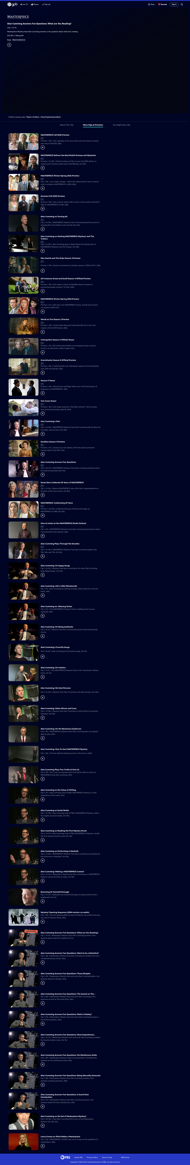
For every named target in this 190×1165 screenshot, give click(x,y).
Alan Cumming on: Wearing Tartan (56, 606)
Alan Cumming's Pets (50, 421)
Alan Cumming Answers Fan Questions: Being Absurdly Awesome (70, 1075)
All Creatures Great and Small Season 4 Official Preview (66, 278)
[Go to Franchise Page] (97, 17)
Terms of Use (107, 1157)
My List (47, 4)
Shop (152, 4)
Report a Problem (33, 117)
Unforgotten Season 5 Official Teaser (57, 340)
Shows (36, 4)
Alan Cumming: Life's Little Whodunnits (59, 586)
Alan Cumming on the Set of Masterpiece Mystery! (63, 1116)
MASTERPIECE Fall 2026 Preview (55, 135)
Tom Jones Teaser (48, 401)
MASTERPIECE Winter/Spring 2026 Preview (60, 176)
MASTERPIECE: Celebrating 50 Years (57, 503)
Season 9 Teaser (48, 380)
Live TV (25, 4)
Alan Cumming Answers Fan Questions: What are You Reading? (69, 933)
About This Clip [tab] (66, 125)
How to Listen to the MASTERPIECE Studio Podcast (63, 523)
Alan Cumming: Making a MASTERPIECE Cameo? (62, 871)
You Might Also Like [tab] (121, 125)
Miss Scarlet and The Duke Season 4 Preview (60, 258)
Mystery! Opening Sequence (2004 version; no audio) (65, 912)
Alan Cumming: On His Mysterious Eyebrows (61, 729)
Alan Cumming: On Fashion (53, 667)
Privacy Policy (92, 1157)
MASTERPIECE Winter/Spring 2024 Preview (60, 299)
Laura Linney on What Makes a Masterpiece (60, 1136)
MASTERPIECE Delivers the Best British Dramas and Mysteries (68, 155)
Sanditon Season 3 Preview (53, 442)
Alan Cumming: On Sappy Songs (55, 565)
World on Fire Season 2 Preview (55, 319)
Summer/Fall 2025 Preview (53, 196)
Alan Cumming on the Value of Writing (58, 790)
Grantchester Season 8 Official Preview (58, 360)
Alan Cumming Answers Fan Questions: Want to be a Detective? (70, 953)
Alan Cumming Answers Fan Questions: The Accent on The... (68, 994)
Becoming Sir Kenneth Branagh (55, 892)
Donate (164, 4)
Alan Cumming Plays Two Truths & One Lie (60, 769)
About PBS (78, 1157)
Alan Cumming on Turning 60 (54, 216)
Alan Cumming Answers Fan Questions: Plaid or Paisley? (66, 1014)
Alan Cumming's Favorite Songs (55, 647)
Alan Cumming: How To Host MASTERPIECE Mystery (64, 749)
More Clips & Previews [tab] (93, 125)
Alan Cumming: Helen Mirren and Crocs (58, 708)
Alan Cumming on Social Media (55, 810)
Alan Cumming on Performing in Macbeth (60, 851)
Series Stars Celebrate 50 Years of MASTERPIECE (62, 482)
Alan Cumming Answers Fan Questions (58, 462)
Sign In (174, 4)
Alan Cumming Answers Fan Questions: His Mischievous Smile (69, 1055)
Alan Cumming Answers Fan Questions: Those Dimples (65, 973)
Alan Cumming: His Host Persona (56, 688)
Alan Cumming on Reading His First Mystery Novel (64, 831)
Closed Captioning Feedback (51, 117)
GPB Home (125, 1157)
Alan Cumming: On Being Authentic (57, 627)
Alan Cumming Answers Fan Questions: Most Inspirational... (68, 1034)
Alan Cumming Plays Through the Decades (60, 543)
